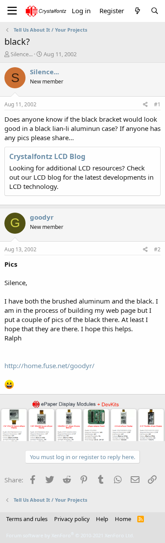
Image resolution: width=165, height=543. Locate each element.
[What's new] (137, 11)
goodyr (42, 217)
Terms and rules (27, 519)
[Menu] (12, 11)
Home (123, 519)
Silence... (22, 54)
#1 (157, 104)
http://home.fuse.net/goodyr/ (49, 365)
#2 (157, 249)
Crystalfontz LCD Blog (47, 156)
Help (102, 519)
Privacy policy (72, 519)
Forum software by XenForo (70, 535)
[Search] (154, 11)
